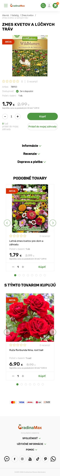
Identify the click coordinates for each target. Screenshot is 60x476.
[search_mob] (43, 5)
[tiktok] (37, 459)
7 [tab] (40, 275)
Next (53, 223)
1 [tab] (15, 275)
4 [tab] (28, 275)
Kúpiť (42, 116)
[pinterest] (45, 459)
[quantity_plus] (23, 267)
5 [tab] (32, 275)
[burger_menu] (5, 5)
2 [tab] (19, 275)
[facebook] (14, 459)
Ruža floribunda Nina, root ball (26, 350)
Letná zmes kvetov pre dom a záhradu (26, 242)
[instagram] (22, 459)
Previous (7, 223)
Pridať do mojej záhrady (42, 126)
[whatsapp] (53, 459)
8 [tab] (45, 275)
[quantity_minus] (13, 267)
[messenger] (6, 459)
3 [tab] (24, 275)
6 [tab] (36, 275)
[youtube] (30, 459)
